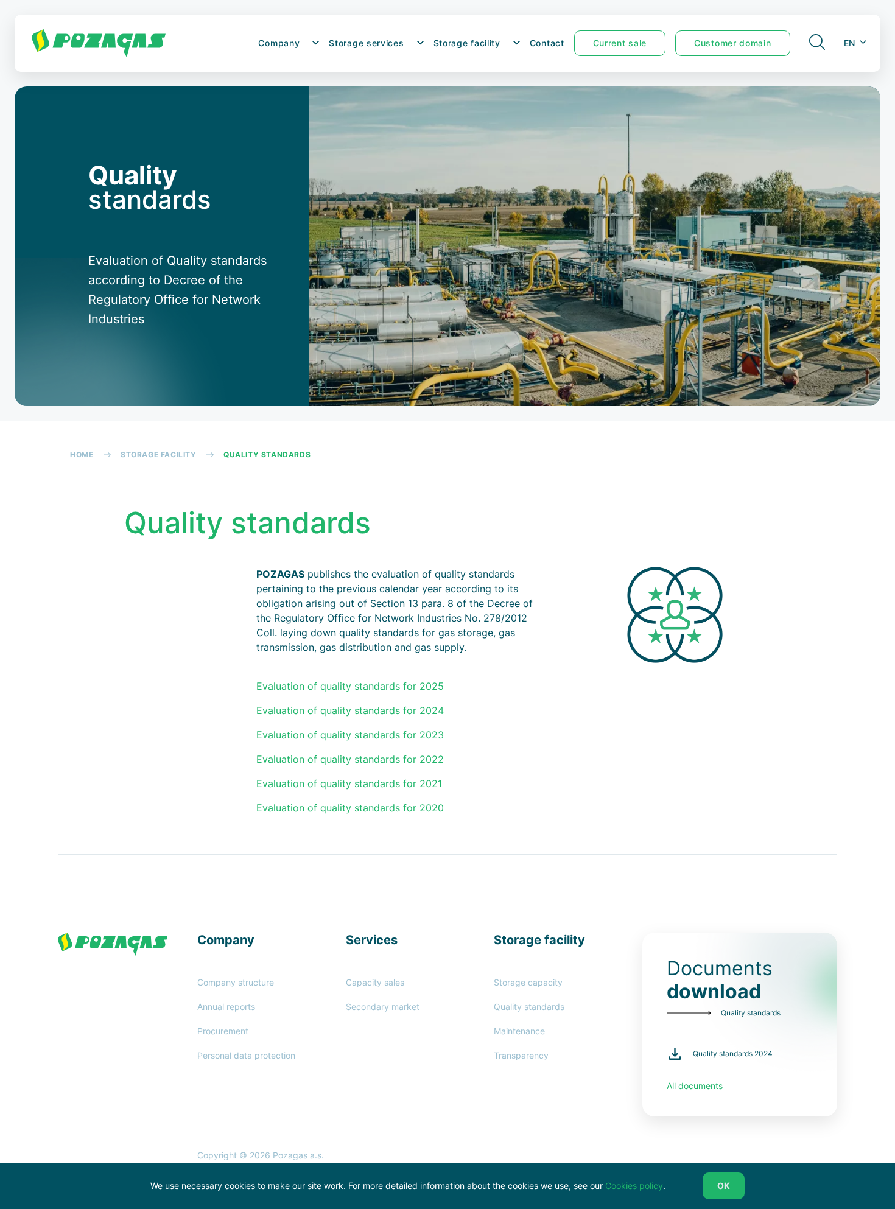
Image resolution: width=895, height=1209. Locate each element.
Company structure (235, 982)
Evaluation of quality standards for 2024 (350, 710)
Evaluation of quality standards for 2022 (350, 759)
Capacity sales (375, 982)
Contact (547, 43)
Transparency (521, 1055)
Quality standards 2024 (733, 1053)
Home (81, 454)
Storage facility (466, 43)
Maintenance (519, 1031)
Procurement (222, 1031)
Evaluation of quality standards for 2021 (349, 783)
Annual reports (226, 1006)
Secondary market (382, 1006)
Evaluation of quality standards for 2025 (351, 686)
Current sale (620, 43)
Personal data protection (246, 1055)
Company (279, 43)
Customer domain (732, 43)
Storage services (366, 43)
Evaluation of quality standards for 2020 (350, 808)
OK (723, 1185)
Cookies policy (634, 1185)
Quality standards (529, 1006)
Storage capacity (528, 982)
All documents (695, 1086)
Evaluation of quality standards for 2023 (350, 735)
